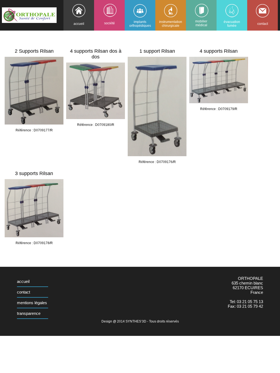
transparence (28, 313)
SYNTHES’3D (136, 321)
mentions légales (32, 302)
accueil (23, 281)
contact (23, 292)
